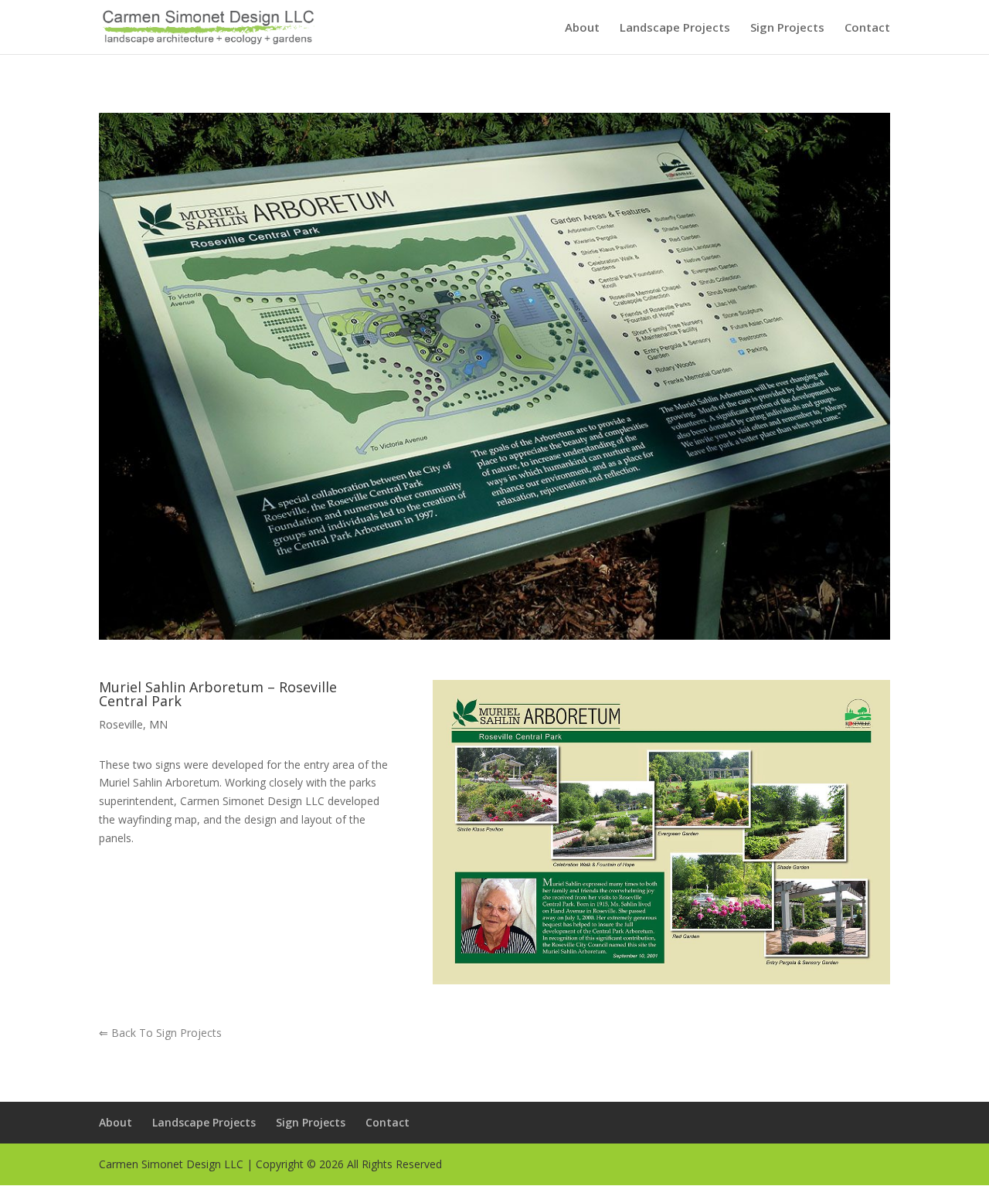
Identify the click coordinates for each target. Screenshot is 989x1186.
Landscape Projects (675, 28)
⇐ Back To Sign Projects (160, 1032)
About (582, 28)
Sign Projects (787, 28)
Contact (867, 28)
